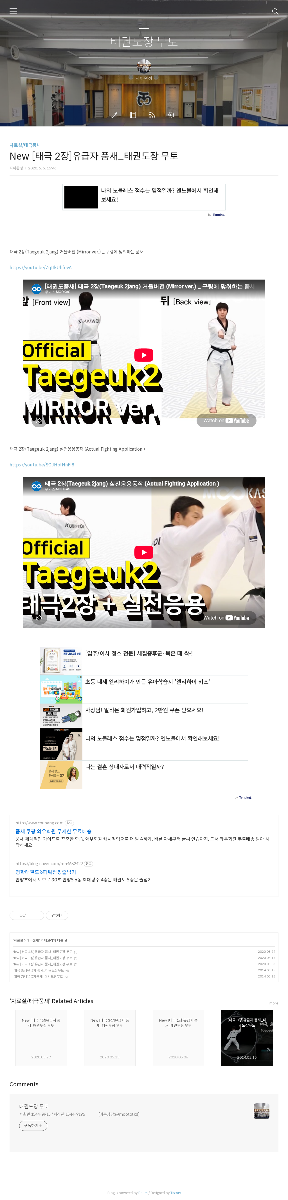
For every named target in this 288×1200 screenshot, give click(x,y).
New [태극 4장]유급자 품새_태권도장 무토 (42, 952)
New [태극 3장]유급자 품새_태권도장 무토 (42, 958)
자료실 (18, 940)
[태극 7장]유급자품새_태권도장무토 (38, 976)
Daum (143, 1193)
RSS (153, 115)
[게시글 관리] (37, 915)
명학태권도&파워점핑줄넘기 (45, 872)
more (273, 1003)
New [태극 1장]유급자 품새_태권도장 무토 (42, 964)
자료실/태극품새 (25, 145)
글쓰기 (115, 115)
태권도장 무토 (144, 42)
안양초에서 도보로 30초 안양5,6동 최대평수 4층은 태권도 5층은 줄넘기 (83, 880)
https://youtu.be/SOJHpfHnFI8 (42, 465)
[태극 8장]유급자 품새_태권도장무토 (38, 970)
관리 (172, 115)
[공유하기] (30, 915)
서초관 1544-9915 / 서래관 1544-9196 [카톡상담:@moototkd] (79, 1114)
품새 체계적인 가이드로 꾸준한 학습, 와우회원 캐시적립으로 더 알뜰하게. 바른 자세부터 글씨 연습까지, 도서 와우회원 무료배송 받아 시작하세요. (142, 842)
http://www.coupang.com (39, 823)
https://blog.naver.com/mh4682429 (49, 863)
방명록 (134, 115)
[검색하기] (275, 11)
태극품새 (32, 940)
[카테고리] (13, 11)
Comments (24, 1084)
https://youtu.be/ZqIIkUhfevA (41, 267)
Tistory (175, 1193)
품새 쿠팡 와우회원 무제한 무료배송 (53, 832)
